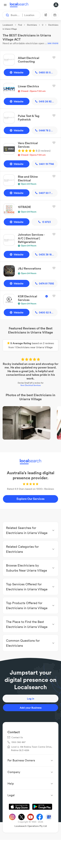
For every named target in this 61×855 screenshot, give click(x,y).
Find (20, 25)
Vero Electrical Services (30, 385)
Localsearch (8, 25)
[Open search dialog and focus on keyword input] (6, 15)
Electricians (32, 25)
